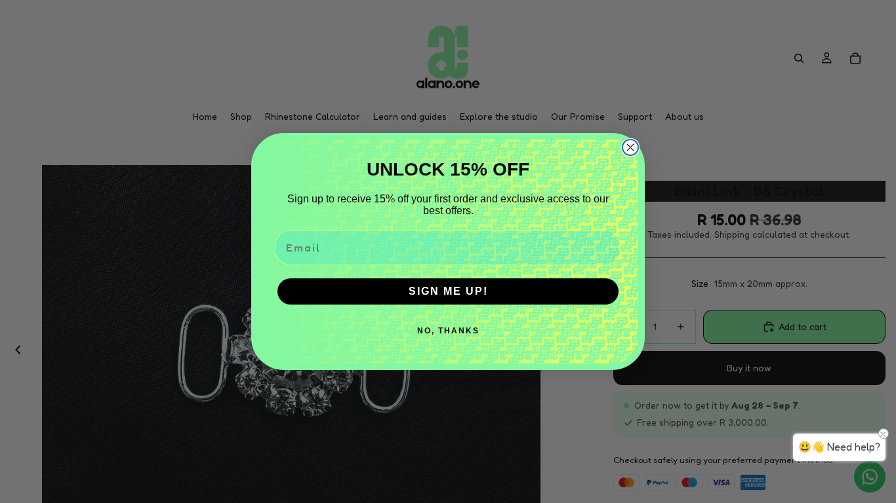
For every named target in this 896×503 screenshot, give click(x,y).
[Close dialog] (630, 147)
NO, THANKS (448, 330)
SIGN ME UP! (448, 291)
